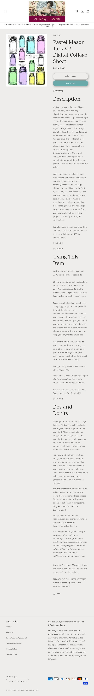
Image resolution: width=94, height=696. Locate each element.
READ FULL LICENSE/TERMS (73, 390)
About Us (10, 632)
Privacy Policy (11, 649)
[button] (5, 11)
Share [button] (58, 594)
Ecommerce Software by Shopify (28, 690)
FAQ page (76, 375)
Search (9, 627)
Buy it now (70, 83)
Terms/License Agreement (16, 638)
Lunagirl (14, 690)
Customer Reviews (13, 643)
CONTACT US (11, 654)
